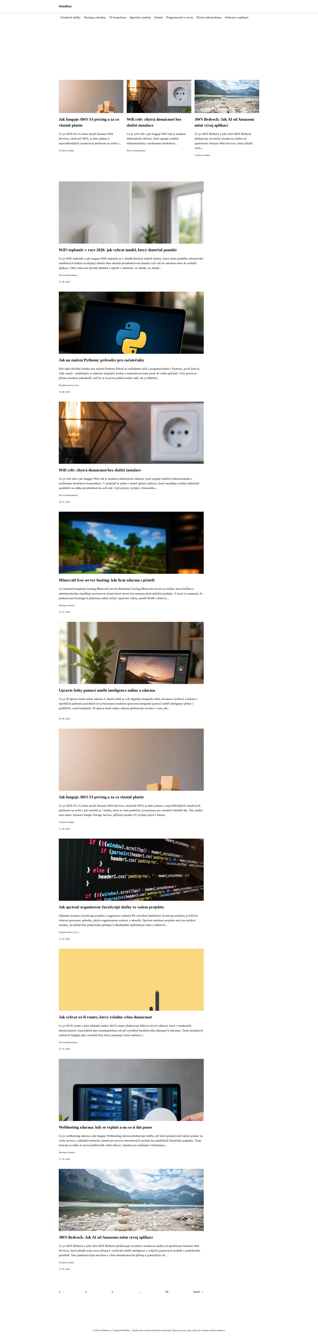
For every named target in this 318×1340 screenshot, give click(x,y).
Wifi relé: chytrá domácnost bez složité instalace (100, 470)
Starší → (198, 1291)
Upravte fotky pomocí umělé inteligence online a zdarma (107, 690)
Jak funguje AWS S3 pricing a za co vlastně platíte (101, 797)
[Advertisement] (159, 44)
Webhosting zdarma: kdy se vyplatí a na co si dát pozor (105, 1127)
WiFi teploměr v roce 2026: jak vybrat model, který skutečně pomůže (118, 250)
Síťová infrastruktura (208, 17)
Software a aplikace (236, 17)
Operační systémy (140, 17)
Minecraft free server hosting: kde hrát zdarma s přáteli (107, 580)
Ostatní (158, 17)
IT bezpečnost (117, 17)
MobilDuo (65, 6)
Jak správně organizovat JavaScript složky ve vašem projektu (111, 907)
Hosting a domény (95, 17)
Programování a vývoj (179, 17)
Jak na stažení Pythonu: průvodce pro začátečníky (101, 360)
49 (166, 1291)
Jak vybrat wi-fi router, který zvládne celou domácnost (105, 1017)
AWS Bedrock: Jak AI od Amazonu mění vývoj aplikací (106, 1237)
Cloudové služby (70, 17)
